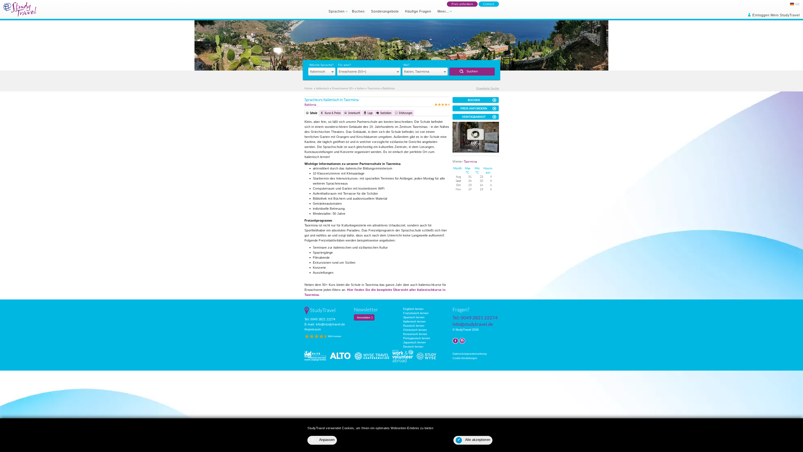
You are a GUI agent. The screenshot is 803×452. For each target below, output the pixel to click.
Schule (313, 113)
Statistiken (385, 113)
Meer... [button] (443, 11)
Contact (488, 4)
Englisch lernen (413, 309)
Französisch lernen (415, 313)
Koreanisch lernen (415, 334)
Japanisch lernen (414, 342)
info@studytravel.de (330, 324)
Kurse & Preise (333, 113)
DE (797, 4)
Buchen (358, 11)
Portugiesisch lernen (416, 338)
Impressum (312, 329)
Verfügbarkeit (474, 116)
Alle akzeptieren (473, 440)
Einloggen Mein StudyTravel (775, 15)
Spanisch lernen (414, 317)
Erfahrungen (405, 113)
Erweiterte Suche (487, 88)
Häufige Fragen (418, 11)
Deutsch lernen (413, 346)
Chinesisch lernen (415, 329)
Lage (370, 113)
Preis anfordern (462, 4)
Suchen (472, 71)
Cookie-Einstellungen (465, 358)
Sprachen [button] (337, 11)
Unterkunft (354, 113)
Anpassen (323, 440)
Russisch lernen (413, 325)
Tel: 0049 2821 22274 (319, 319)
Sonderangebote (385, 11)
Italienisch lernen (414, 321)
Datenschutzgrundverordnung (470, 353)
